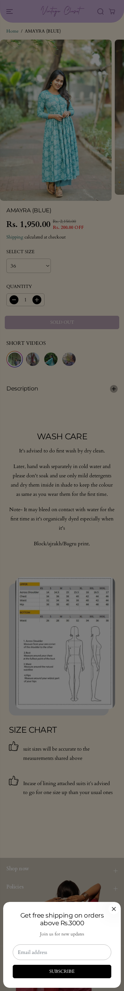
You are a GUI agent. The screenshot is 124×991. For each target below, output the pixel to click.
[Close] (114, 909)
